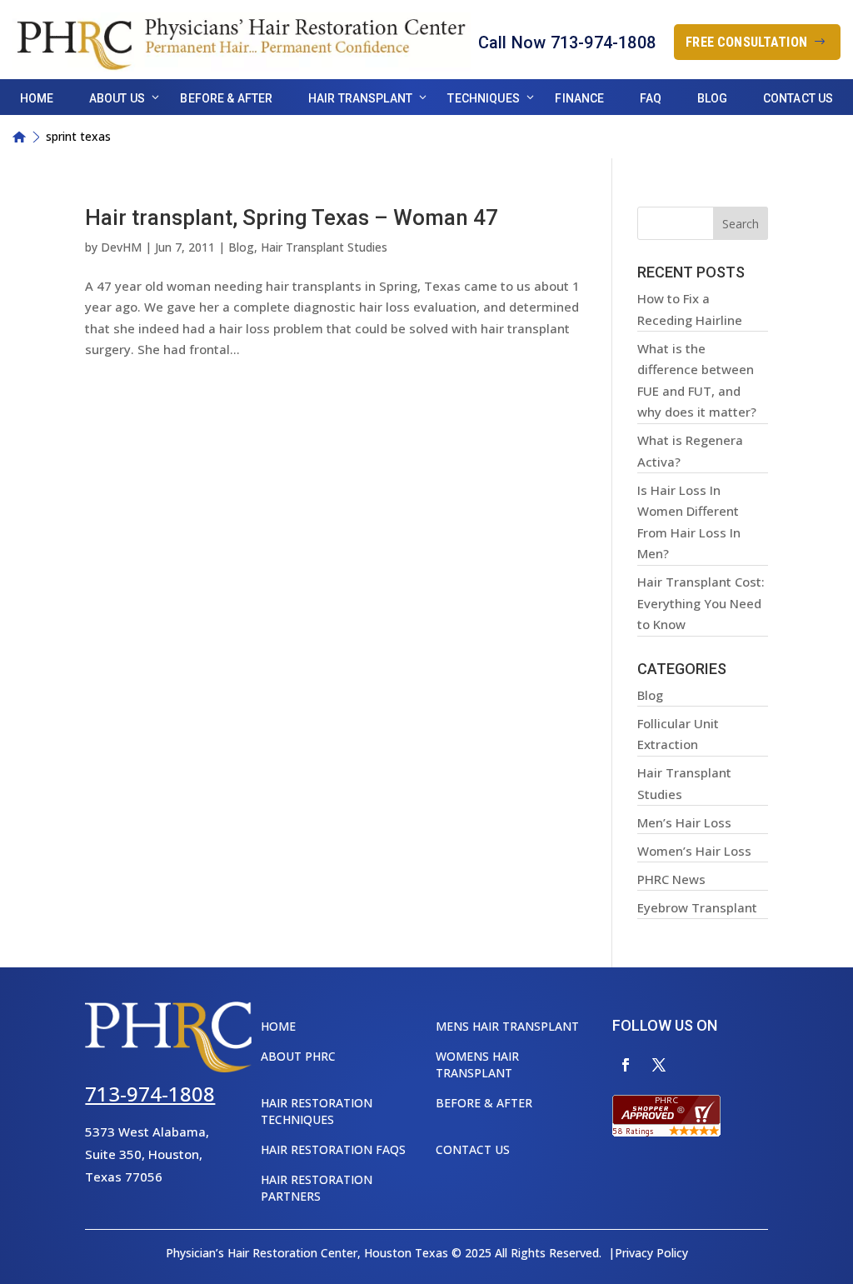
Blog (712, 98)
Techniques (483, 98)
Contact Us (798, 98)
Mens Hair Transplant (507, 1026)
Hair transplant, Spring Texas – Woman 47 (291, 217)
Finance (579, 98)
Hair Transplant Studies (324, 247)
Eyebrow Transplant (697, 907)
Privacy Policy (651, 1253)
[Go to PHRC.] (19, 137)
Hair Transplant (360, 98)
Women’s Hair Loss (694, 850)
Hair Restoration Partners (316, 1188)
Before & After (226, 98)
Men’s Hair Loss (684, 822)
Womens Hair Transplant (477, 1064)
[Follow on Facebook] (625, 1065)
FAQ (650, 98)
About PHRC (298, 1056)
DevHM (121, 247)
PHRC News (671, 879)
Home (37, 98)
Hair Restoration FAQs (333, 1149)
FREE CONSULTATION (746, 42)
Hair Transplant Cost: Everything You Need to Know (701, 602)
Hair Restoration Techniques (316, 1111)
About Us (117, 98)
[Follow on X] (659, 1065)
